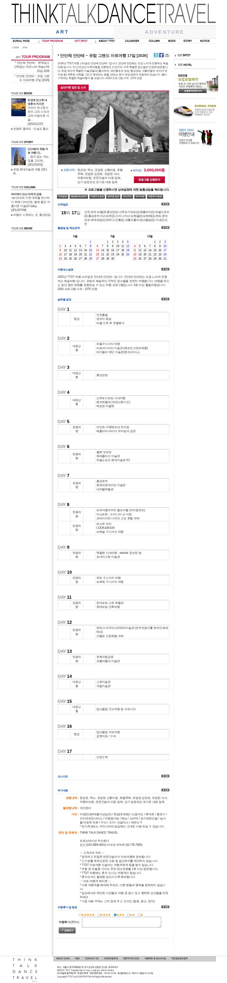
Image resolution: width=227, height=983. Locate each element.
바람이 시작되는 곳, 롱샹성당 (32, 214)
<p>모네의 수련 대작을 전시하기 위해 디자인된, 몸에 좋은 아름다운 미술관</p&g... (30, 201)
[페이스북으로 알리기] (161, 55)
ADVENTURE (164, 32)
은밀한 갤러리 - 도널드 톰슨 (31, 128)
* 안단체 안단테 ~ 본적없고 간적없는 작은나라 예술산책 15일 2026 (31, 66)
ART (62, 32)
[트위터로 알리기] (156, 55)
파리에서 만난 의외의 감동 (26, 194)
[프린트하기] (167, 55)
